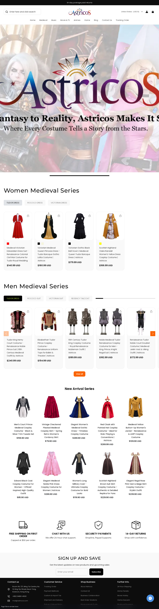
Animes (77, 20)
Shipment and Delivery (53, 600)
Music (53, 20)
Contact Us (107, 20)
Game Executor (123, 600)
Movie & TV (65, 20)
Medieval (43, 20)
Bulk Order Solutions (89, 600)
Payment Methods (51, 591)
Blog (96, 20)
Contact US (85, 591)
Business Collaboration (90, 595)
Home (32, 20)
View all (79, 374)
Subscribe (96, 572)
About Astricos (86, 586)
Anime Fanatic (123, 591)
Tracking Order (122, 20)
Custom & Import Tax (52, 595)
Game (87, 20)
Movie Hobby (122, 595)
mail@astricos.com (20, 601)
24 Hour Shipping (124, 586)
